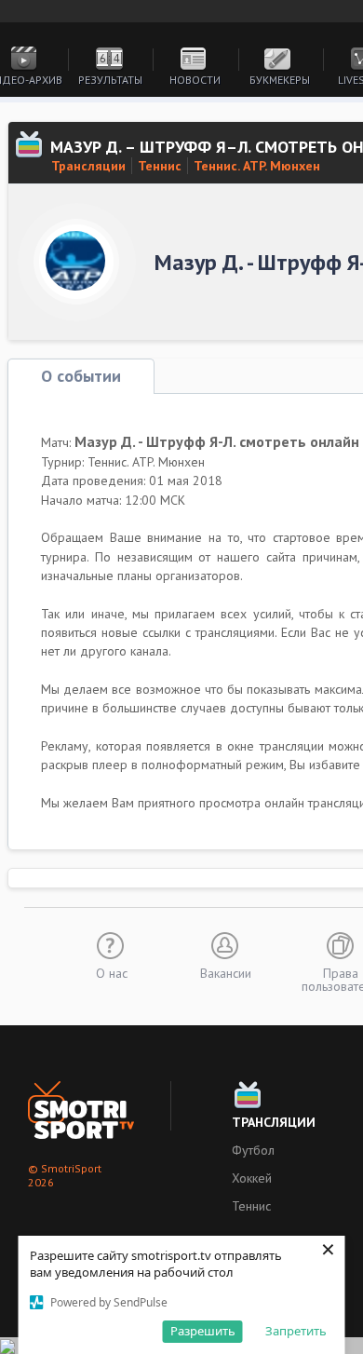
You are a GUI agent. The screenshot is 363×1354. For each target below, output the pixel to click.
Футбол (253, 1150)
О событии (81, 375)
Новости (195, 80)
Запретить (296, 1330)
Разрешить (202, 1330)
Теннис (160, 165)
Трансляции (88, 165)
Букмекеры (279, 80)
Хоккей (252, 1178)
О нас (112, 972)
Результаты (110, 80)
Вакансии (225, 972)
